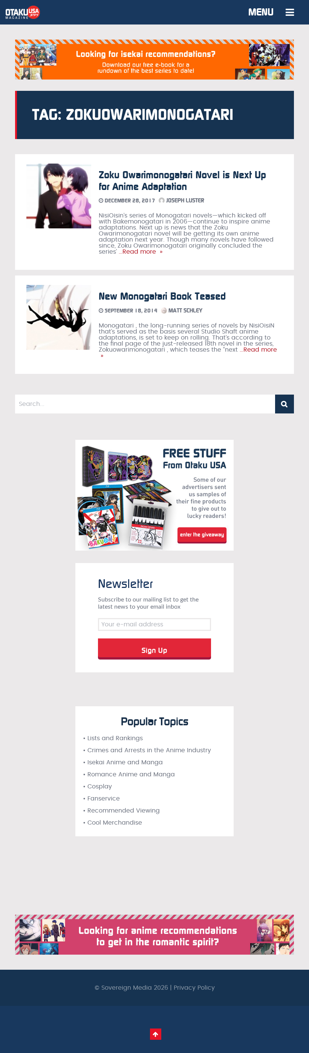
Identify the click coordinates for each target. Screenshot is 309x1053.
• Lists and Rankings (113, 738)
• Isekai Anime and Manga (123, 762)
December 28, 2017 (129, 200)
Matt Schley (184, 310)
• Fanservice (101, 799)
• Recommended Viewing (121, 811)
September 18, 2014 (130, 311)
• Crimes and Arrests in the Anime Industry (147, 750)
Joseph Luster (184, 200)
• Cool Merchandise (112, 823)
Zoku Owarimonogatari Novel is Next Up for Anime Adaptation (182, 181)
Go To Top (155, 1034)
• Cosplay (97, 787)
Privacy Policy (194, 988)
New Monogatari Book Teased (162, 296)
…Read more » (139, 252)
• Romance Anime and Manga (129, 774)
